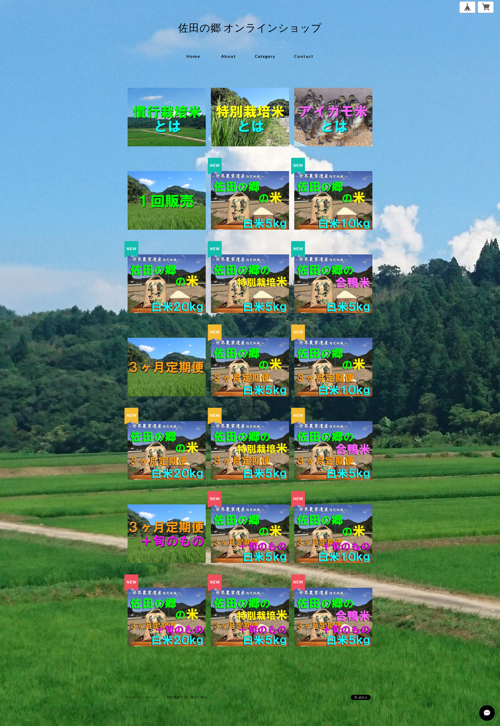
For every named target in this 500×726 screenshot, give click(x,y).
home (193, 56)
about (228, 56)
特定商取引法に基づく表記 (187, 697)
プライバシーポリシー (142, 697)
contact (304, 56)
